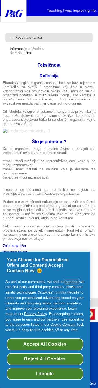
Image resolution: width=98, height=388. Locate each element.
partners (72, 282)
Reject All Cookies (45, 359)
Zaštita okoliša (14, 246)
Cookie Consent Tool (66, 324)
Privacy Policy (35, 314)
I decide (45, 373)
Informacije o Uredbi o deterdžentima (27, 51)
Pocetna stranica (26, 37)
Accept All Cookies (44, 344)
